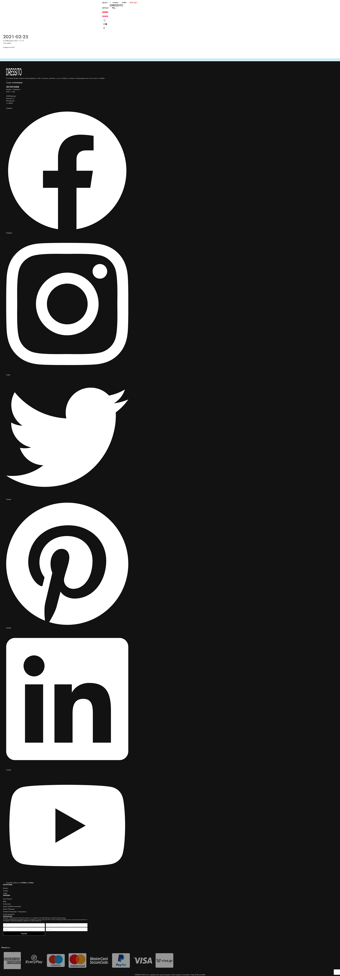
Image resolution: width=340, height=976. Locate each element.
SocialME (202, 974)
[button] (105, 16)
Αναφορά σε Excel (8, 47)
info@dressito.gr (11, 96)
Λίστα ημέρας (7, 43)
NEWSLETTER (7, 916)
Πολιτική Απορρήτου (176, 974)
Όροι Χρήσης (186, 974)
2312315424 (12, 87)
